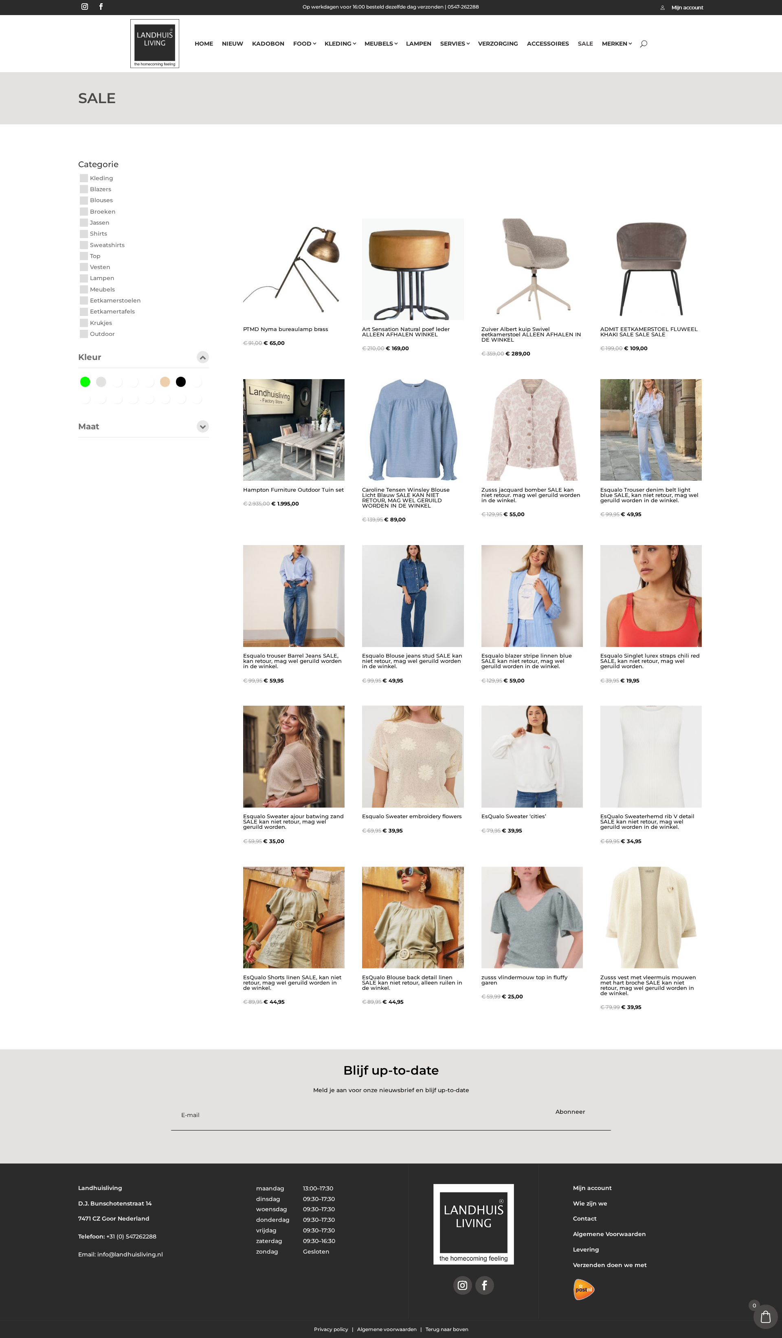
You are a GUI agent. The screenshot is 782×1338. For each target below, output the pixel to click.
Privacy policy (331, 1329)
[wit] (151, 381)
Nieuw (232, 43)
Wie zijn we (590, 1203)
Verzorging (498, 43)
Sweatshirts (107, 245)
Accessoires (548, 43)
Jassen (100, 222)
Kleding (338, 43)
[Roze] (119, 381)
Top (95, 256)
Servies (452, 43)
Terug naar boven (447, 1329)
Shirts (98, 234)
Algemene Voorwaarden (609, 1234)
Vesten (100, 267)
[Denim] (103, 397)
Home (204, 43)
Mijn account (592, 1188)
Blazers (100, 189)
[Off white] (103, 381)
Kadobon (268, 43)
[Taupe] (135, 381)
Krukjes (101, 323)
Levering (586, 1249)
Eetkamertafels (112, 312)
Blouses (101, 200)
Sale (585, 43)
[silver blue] (167, 397)
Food (302, 43)
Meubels (379, 43)
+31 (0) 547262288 (131, 1236)
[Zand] (167, 381)
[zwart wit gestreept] (199, 397)
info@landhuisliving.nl (130, 1254)
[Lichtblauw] (119, 397)
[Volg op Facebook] (101, 6)
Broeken (103, 211)
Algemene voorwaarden (387, 1329)
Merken (614, 43)
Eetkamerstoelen (115, 300)
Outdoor (102, 334)
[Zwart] (183, 381)
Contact (585, 1218)
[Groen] (87, 381)
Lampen (418, 43)
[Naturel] (135, 397)
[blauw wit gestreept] (199, 381)
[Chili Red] (87, 397)
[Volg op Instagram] (84, 6)
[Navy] (151, 397)
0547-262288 (463, 7)
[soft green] (183, 397)
